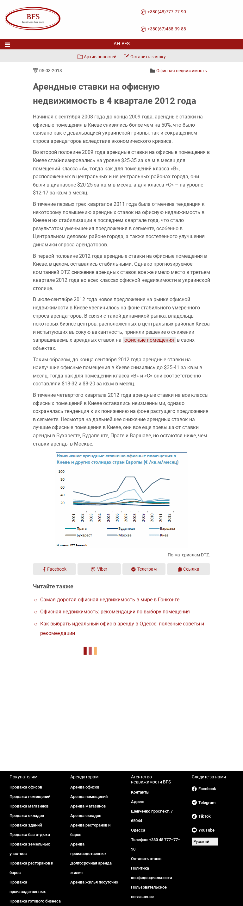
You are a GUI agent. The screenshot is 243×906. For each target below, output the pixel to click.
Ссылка (191, 569)
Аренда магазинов (88, 806)
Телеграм (147, 569)
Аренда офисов (84, 787)
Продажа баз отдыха (29, 834)
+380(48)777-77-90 (166, 11)
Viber (102, 569)
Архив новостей (100, 56)
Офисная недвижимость (181, 70)
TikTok (204, 816)
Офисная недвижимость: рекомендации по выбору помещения (115, 612)
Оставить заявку (148, 56)
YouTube (206, 830)
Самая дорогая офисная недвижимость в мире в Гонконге (109, 600)
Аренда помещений (89, 796)
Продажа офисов (25, 787)
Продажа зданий (25, 825)
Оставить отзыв (146, 858)
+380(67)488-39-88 (166, 28)
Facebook (56, 569)
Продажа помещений (29, 796)
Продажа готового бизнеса (35, 901)
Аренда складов (85, 815)
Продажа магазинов (28, 806)
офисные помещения (149, 340)
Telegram (206, 802)
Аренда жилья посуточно (94, 882)
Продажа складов (26, 815)
